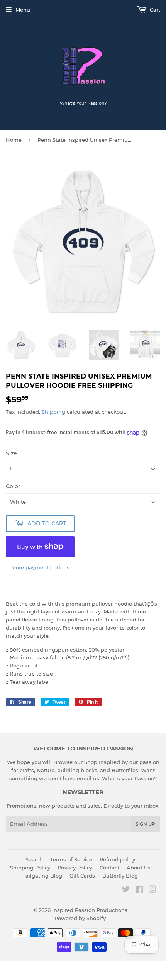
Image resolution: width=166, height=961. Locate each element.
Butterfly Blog (120, 876)
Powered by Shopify (80, 918)
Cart (154, 10)
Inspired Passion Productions (89, 910)
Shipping (53, 412)
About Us (139, 867)
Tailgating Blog (42, 876)
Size (11, 453)
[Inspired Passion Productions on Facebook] (139, 890)
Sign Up (145, 824)
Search (34, 859)
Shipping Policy (30, 867)
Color (13, 486)
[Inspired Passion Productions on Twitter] (126, 890)
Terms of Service (71, 859)
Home (14, 140)
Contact (109, 867)
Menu (22, 10)
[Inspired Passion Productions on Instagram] (152, 890)
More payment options (40, 567)
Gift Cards (82, 876)
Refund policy (117, 859)
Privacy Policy (75, 867)
